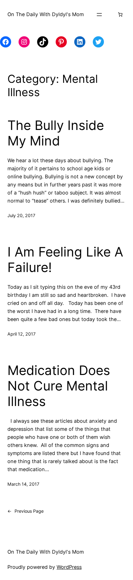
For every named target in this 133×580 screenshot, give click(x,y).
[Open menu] (99, 14)
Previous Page (25, 511)
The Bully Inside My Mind (55, 133)
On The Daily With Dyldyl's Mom (45, 14)
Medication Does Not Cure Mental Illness (58, 386)
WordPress (69, 567)
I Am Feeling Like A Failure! (65, 259)
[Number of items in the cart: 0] (120, 14)
